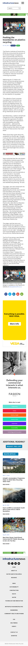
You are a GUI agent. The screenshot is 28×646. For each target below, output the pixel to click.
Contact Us (14, 632)
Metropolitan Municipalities (14, 606)
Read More (6, 484)
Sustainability (14, 428)
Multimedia (14, 423)
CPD (14, 619)
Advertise (14, 635)
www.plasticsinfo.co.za (15, 287)
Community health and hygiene (14, 613)
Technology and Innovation (14, 432)
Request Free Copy (14, 446)
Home (14, 567)
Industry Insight (14, 415)
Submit (19, 8)
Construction (14, 590)
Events (14, 410)
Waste (18, 45)
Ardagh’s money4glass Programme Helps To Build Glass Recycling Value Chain (14, 479)
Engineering (14, 406)
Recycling (13, 45)
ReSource (14, 577)
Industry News (14, 419)
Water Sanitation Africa (14, 574)
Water (14, 597)
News (14, 583)
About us (14, 570)
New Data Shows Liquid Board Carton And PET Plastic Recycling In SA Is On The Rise (13, 539)
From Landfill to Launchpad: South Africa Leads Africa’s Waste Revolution (14, 509)
